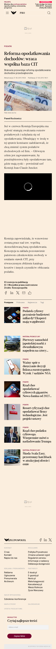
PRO (22, 12)
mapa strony (10, 604)
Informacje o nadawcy (38, 561)
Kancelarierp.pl (35, 584)
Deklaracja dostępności (39, 564)
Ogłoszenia (9, 575)
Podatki (8, 46)
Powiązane (8, 302)
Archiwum (9, 581)
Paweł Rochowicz (13, 118)
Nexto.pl (32, 578)
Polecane (20, 302)
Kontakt (7, 555)
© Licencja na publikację (16, 282)
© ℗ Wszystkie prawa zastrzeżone (20, 285)
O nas (7, 552)
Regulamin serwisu (37, 558)
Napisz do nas (10, 558)
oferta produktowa (13, 609)
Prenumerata (10, 578)
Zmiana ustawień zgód (39, 555)
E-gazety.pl (33, 575)
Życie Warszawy (35, 590)
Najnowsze (32, 302)
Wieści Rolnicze (35, 587)
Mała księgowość (36, 581)
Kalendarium (34, 604)
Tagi (42, 302)
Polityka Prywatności (38, 552)
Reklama (8, 572)
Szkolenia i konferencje (15, 599)
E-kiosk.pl (32, 572)
